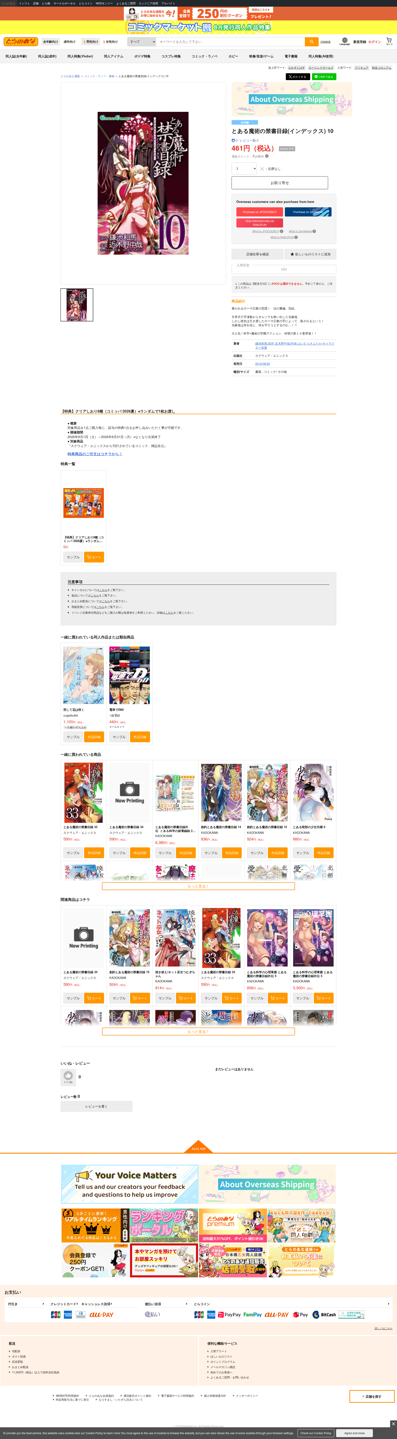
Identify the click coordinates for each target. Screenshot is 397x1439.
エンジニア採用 (148, 3)
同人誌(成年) (47, 56)
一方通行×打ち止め (75, 727)
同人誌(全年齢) (16, 56)
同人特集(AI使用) (321, 56)
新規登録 (359, 41)
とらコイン (86, 3)
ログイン (374, 41)
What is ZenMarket (302, 231)
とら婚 (46, 3)
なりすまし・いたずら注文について (121, 1399)
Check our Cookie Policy (316, 1433)
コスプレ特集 (171, 56)
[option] (143, 183)
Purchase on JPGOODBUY (260, 212)
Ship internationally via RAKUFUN (260, 223)
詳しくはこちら (383, 1328)
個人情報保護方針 (215, 1395)
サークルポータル (65, 3)
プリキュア (362, 67)
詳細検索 (325, 41)
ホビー (233, 56)
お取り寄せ (280, 182)
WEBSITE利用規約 (67, 1395)
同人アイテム (113, 56)
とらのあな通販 (70, 76)
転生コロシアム (381, 67)
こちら (103, 590)
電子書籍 (291, 56)
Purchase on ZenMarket (308, 212)
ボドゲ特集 (142, 56)
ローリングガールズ (321, 67)
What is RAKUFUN (283, 237)
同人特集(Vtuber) (80, 56)
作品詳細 (94, 736)
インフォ (24, 3)
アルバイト (168, 3)
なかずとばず (296, 67)
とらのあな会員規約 (101, 1395)
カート (97, 557)
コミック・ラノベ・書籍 (99, 76)
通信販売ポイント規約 (137, 1395)
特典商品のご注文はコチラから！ (95, 453)
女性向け (112, 41)
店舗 (36, 3)
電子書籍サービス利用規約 (177, 1395)
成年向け (70, 41)
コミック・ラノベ (205, 56)
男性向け (92, 41)
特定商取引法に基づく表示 (72, 1399)
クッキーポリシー (247, 1395)
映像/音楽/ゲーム (261, 56)
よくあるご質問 (126, 3)
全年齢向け (50, 41)
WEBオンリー (104, 3)
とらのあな (8, 3)
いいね (68, 1082)
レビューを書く (96, 1106)
